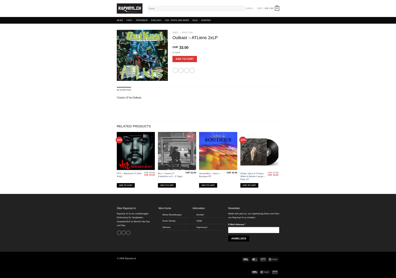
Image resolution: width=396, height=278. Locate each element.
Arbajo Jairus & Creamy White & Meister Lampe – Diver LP (252, 176)
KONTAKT (206, 20)
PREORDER (142, 20)
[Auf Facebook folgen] (119, 233)
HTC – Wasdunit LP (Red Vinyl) (129, 175)
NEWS (120, 20)
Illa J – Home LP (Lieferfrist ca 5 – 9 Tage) (170, 175)
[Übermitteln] (242, 8)
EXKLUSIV (156, 20)
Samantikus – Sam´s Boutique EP (209, 175)
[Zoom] (121, 77)
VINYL (129, 20)
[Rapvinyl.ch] (129, 8)
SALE (195, 20)
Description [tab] (124, 90)
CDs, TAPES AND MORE (177, 20)
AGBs (199, 221)
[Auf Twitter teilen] (180, 70)
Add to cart (185, 59)
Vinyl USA (187, 32)
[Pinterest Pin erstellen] (192, 70)
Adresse (166, 227)
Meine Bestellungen (172, 214)
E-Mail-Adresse (236, 224)
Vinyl (175, 32)
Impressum (201, 227)
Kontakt (200, 214)
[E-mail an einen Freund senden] (186, 70)
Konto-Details (169, 221)
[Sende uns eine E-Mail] (128, 233)
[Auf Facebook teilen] (175, 70)
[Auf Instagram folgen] (124, 233)
